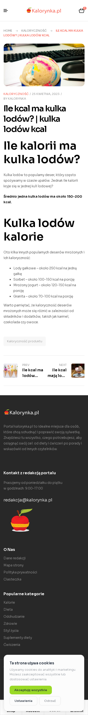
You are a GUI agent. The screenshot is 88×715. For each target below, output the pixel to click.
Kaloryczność (34, 30)
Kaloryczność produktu (24, 341)
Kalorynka (17, 98)
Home (8, 30)
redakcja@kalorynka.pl (28, 500)
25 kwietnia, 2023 (46, 94)
